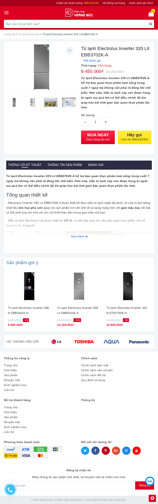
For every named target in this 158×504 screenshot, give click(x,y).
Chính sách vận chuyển (97, 370)
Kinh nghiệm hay (15, 385)
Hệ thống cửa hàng (114, 3)
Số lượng (88, 115)
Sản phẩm (11, 375)
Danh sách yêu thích (141, 3)
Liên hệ (9, 390)
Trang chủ (10, 365)
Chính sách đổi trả (93, 375)
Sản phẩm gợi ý (22, 262)
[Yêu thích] (70, 51)
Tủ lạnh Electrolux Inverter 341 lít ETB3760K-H (126, 310)
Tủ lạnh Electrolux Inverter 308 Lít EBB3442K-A (77, 310)
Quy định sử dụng (93, 380)
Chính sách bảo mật (94, 365)
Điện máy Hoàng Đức (114, 499)
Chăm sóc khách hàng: (77, 3)
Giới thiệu (10, 370)
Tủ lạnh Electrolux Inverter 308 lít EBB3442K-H (28, 310)
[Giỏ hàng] (150, 14)
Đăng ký (144, 485)
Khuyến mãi (12, 380)
